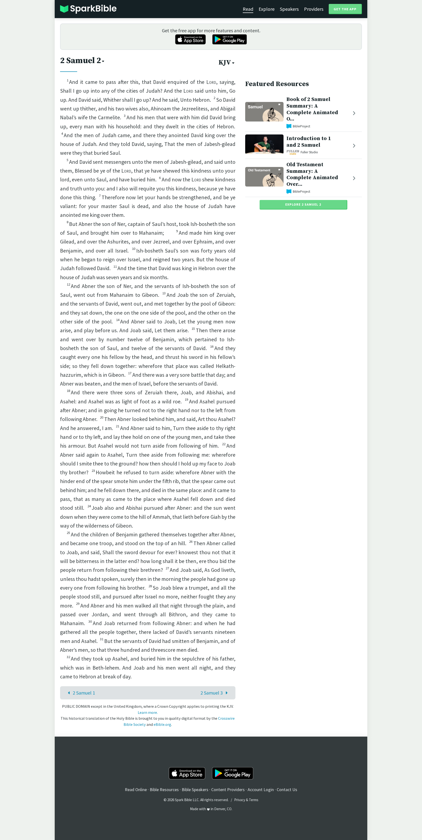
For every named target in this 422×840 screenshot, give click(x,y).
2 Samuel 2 (80, 60)
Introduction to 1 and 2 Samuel (308, 141)
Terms (253, 799)
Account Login (261, 789)
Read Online (136, 789)
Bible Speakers (195, 789)
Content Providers (228, 789)
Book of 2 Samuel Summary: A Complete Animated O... (312, 109)
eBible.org (162, 724)
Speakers (289, 9)
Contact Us (287, 789)
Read (248, 9)
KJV (225, 62)
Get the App (345, 9)
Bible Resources (164, 789)
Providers (313, 9)
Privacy (239, 799)
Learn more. (148, 712)
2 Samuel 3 (211, 693)
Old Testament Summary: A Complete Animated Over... (312, 174)
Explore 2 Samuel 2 (303, 204)
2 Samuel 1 (84, 693)
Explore (266, 9)
